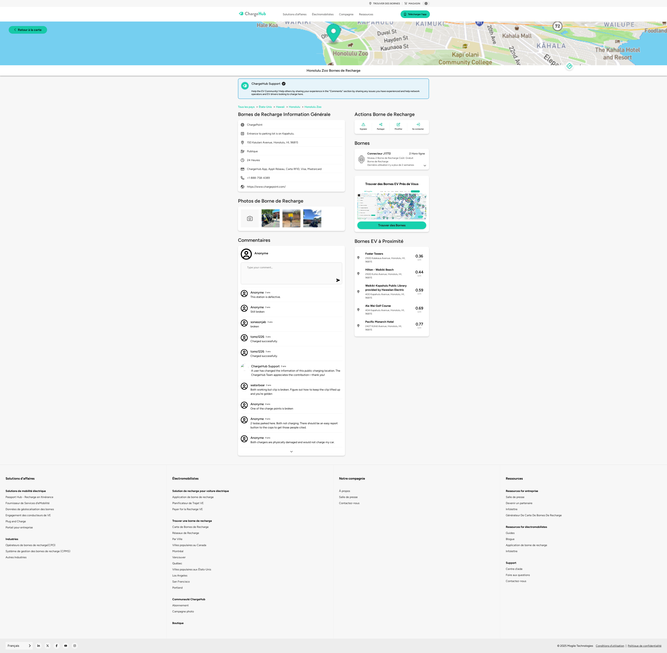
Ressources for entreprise (522, 491)
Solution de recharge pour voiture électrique (200, 491)
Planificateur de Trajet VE (188, 503)
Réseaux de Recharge (185, 533)
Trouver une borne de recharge (192, 520)
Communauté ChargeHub (188, 599)
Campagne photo (183, 611)
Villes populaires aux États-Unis (191, 569)
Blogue (510, 539)
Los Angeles (179, 575)
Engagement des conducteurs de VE (28, 515)
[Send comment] (338, 280)
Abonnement (180, 605)
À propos (344, 491)
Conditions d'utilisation (610, 645)
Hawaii (280, 106)
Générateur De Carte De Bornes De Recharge (534, 515)
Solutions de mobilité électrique (26, 491)
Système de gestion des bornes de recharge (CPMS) (38, 551)
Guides (510, 533)
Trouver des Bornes (391, 225)
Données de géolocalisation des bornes (30, 509)
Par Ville (177, 539)
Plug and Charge (16, 521)
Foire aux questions (518, 575)
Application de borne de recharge (193, 497)
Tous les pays (246, 106)
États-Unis (265, 106)
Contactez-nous (349, 503)
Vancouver (179, 557)
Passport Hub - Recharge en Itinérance (29, 497)
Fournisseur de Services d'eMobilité (28, 503)
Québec (177, 563)
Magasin (414, 3)
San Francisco (181, 581)
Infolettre (511, 509)
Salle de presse (348, 497)
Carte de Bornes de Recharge (190, 527)
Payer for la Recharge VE (187, 509)
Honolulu (294, 106)
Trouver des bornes (386, 3)
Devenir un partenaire (519, 503)
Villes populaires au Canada (189, 545)
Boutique (178, 623)
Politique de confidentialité (644, 645)
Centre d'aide (514, 569)
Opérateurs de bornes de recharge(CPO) (30, 545)
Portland (177, 587)
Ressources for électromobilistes (526, 527)
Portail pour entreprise (19, 527)
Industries (12, 539)
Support (511, 562)
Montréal (177, 551)
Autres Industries (16, 557)
